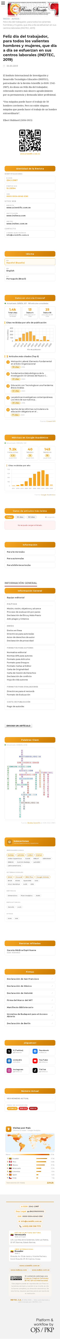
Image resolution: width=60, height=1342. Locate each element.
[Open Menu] (3, 3)
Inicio (6, 18)
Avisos (15, 18)
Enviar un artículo (18, 725)
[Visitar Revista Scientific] (30, 140)
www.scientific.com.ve (30, 154)
